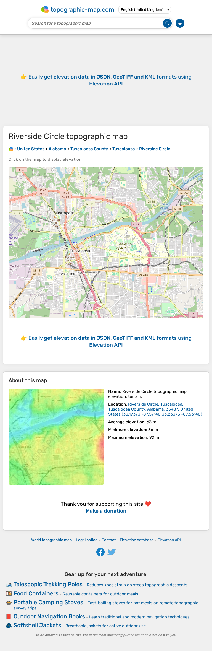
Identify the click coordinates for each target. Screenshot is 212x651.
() (155, 409)
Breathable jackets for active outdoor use (105, 625)
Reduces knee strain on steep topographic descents (137, 584)
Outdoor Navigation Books (49, 616)
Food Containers (36, 593)
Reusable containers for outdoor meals (100, 594)
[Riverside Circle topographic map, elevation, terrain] (56, 437)
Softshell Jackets (37, 625)
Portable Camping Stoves (48, 602)
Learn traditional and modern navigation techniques (139, 616)
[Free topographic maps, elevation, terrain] (11, 148)
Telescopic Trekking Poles (48, 584)
